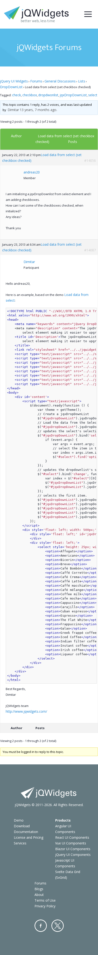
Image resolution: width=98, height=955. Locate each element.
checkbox (29, 95)
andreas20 (32, 172)
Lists (81, 81)
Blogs (38, 889)
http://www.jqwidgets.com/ (26, 711)
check (16, 95)
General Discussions (60, 81)
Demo (19, 820)
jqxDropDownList (73, 95)
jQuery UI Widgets (14, 81)
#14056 (90, 160)
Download (22, 826)
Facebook (40, 925)
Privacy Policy (44, 906)
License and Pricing (28, 837)
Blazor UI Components (72, 849)
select (92, 95)
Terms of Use (45, 900)
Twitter (57, 925)
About (39, 894)
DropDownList (11, 87)
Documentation (26, 831)
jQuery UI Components (73, 854)
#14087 (90, 250)
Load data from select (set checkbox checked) (42, 157)
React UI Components (72, 837)
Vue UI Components (70, 843)
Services (20, 843)
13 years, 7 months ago (38, 109)
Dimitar (13, 109)
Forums (36, 81)
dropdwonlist (48, 95)
